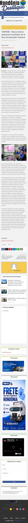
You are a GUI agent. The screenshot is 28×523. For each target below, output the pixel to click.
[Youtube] (8, 508)
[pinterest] (23, 509)
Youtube (11, 518)
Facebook (23, 518)
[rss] (11, 509)
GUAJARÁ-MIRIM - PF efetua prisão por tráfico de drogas (17, 299)
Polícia (9, 244)
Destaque (10, 26)
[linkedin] (20, 509)
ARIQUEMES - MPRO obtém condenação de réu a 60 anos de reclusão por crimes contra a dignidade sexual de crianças (16, 283)
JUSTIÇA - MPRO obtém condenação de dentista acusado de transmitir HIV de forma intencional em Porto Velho (17, 291)
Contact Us (17, 518)
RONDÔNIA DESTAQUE (17, 520)
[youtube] (17, 509)
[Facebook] (14, 508)
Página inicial (5, 26)
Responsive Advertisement (7, 47)
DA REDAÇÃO (5, 40)
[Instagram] (4, 508)
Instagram (6, 518)
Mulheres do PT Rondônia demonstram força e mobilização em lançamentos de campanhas (14, 18)
